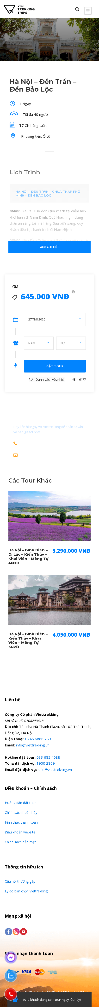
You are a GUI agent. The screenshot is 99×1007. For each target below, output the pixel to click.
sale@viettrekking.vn (55, 769)
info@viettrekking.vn (33, 745)
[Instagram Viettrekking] (16, 931)
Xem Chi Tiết (49, 247)
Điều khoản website (20, 832)
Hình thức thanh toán (21, 822)
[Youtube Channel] (23, 931)
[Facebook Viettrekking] (8, 931)
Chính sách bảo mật (20, 842)
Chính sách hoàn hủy (21, 812)
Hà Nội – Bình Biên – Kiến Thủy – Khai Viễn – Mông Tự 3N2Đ (28, 640)
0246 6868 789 (38, 738)
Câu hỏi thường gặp (20, 881)
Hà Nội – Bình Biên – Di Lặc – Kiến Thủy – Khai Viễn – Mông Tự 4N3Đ (28, 556)
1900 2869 (46, 763)
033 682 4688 (48, 757)
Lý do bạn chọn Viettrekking (26, 891)
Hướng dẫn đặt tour (20, 802)
